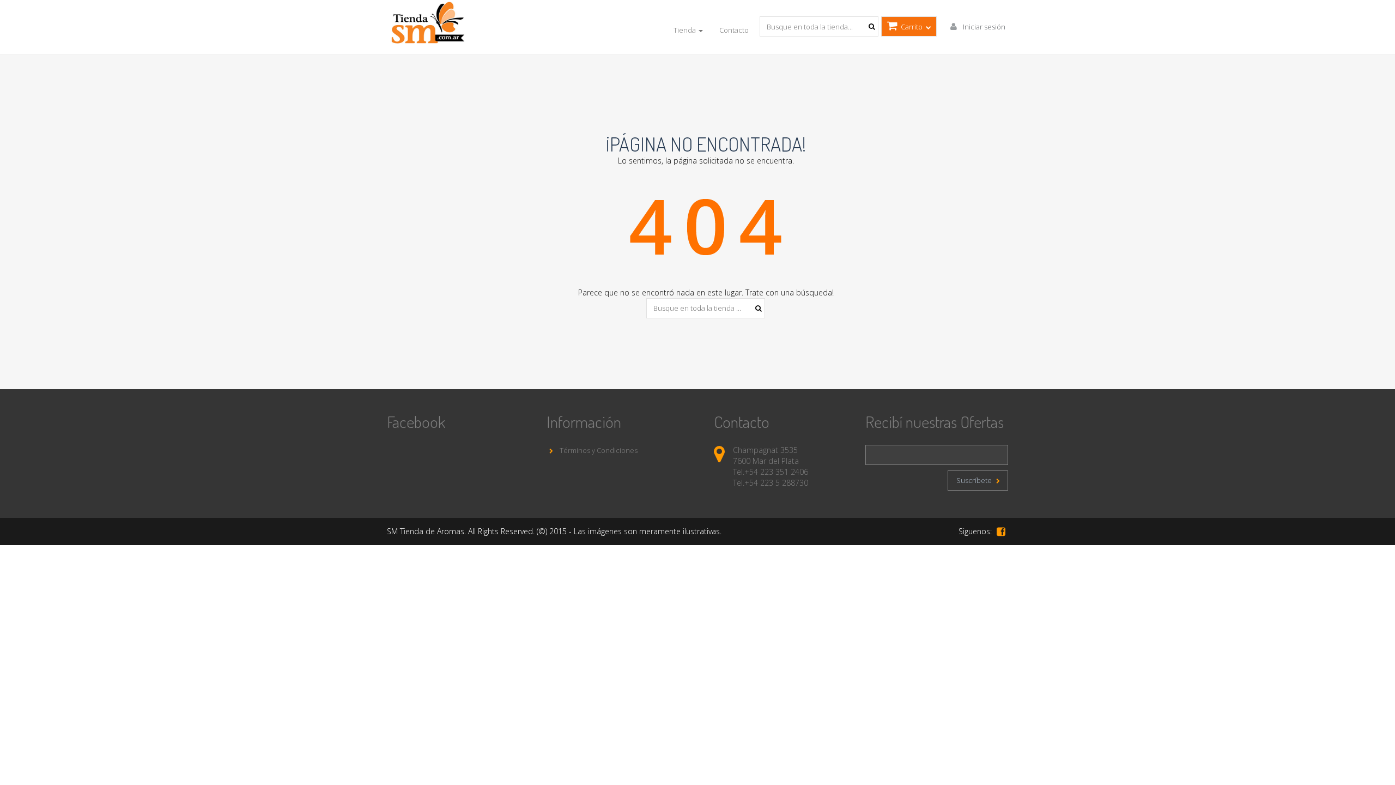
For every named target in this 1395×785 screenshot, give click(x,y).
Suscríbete (974, 480)
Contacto (734, 30)
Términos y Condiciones (598, 450)
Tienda (686, 30)
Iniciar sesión (983, 27)
